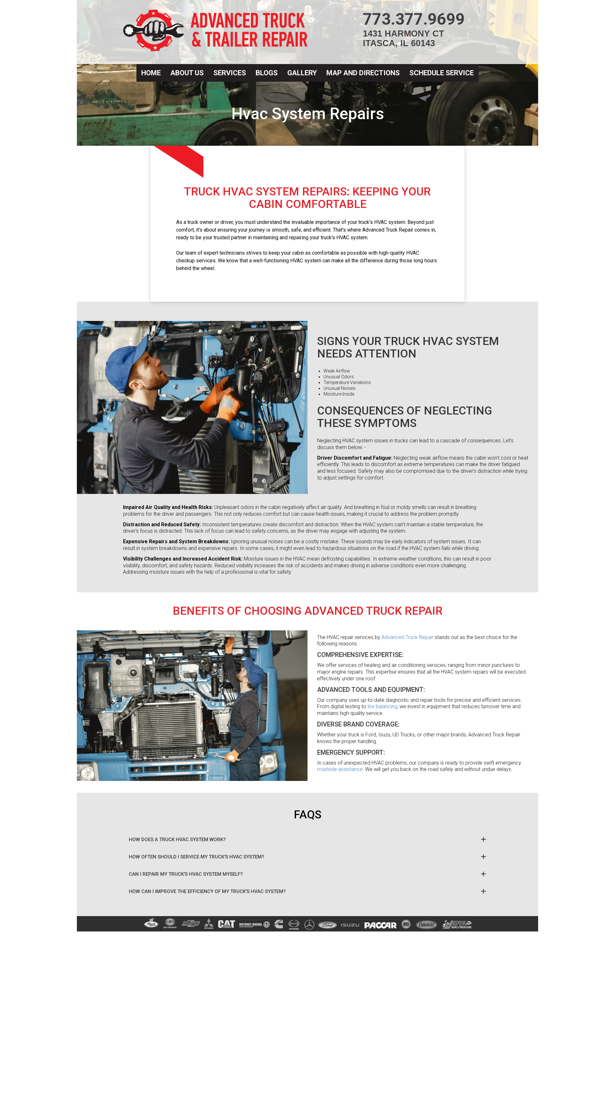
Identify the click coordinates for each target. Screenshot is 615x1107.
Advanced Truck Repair (407, 637)
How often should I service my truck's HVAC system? (196, 857)
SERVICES (229, 73)
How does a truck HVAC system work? (177, 839)
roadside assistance (340, 769)
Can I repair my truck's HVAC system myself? (186, 874)
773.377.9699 (414, 19)
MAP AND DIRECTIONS (363, 73)
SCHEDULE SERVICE (441, 73)
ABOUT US (187, 73)
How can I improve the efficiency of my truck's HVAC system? (207, 891)
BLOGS (267, 73)
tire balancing (382, 706)
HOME (151, 73)
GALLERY (302, 73)
